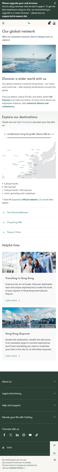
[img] (55, 3)
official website (30, 199)
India (9, 447)
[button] (12, 300)
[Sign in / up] (54, 23)
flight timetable (24, 122)
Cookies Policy (16, 468)
